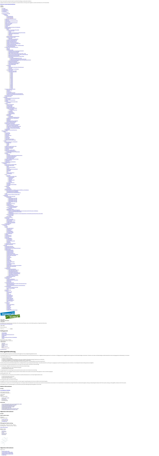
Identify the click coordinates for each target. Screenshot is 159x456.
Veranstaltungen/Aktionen (11, 157)
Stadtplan (6, 234)
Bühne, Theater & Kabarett (11, 167)
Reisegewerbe (9, 264)
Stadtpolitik (5, 97)
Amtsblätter (9, 102)
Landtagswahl (11, 111)
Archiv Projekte (11, 57)
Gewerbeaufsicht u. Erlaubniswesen (12, 254)
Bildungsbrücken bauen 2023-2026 (14, 55)
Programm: (10, 35)
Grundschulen (7, 132)
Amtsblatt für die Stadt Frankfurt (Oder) (11, 101)
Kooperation (9, 65)
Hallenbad (8, 185)
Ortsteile (6, 100)
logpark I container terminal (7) (13, 275)
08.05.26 (11, 77)
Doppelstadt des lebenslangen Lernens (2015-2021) (18, 59)
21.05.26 (11, 83)
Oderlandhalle (11, 178)
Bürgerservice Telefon (8, 23)
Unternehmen (7, 278)
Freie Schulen (7, 138)
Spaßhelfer (10, 208)
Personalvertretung (8, 96)
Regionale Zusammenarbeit (9, 282)
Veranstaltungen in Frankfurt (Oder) (10, 164)
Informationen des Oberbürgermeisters (11, 20)
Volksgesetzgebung (12, 113)
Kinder (8, 143)
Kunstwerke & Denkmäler (11, 240)
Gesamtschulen (7, 133)
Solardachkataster (10, 296)
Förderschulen (7, 137)
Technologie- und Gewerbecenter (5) (14, 273)
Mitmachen (10, 34)
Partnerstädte (9, 91)
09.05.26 (11, 78)
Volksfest (8, 259)
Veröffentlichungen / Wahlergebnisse (13, 118)
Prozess (10, 31)
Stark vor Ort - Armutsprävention (10, 161)
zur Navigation (4, 11)
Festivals (8, 168)
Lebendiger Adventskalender (13, 206)
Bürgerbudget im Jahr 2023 (13, 199)
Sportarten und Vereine (10, 182)
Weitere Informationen (10, 158)
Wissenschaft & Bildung (10, 304)
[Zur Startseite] (10, 318)
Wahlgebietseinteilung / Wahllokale (12, 120)
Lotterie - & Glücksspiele (10, 261)
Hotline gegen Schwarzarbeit (11, 255)
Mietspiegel (10, 38)
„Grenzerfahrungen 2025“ (13, 70)
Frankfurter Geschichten (9, 244)
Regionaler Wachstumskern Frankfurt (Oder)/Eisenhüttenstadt (16, 283)
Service (6, 227)
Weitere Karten (9, 297)
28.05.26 (11, 85)
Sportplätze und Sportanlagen (11, 184)
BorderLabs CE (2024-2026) (13, 61)
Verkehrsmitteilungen (8, 233)
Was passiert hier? (11, 30)
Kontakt (1, 349)
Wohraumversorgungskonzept (13, 39)
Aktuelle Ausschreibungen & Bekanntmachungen (13, 248)
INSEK (8, 29)
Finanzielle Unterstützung (11, 203)
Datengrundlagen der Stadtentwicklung (13, 36)
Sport (6, 174)
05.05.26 (11, 75)
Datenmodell (9, 294)
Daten (8, 293)
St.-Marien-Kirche (9, 239)
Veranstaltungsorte (8, 235)
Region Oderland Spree (10, 284)
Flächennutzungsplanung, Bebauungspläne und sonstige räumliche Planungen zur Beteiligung (23, 210)
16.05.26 (11, 80)
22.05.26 (11, 84)
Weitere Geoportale (10, 298)
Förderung (8, 308)
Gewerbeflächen (7, 268)
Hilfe (7, 301)
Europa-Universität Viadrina (9, 139)
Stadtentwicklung (8, 28)
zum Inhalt (3, 8)
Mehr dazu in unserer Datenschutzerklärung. (7, 4)
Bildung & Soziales (5, 130)
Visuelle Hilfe (2, 320)
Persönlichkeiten (9, 220)
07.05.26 (11, 76)
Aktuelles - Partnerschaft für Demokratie (13, 124)
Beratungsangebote (8, 189)
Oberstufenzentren (8, 135)
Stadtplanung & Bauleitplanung (12, 40)
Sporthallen (9, 183)
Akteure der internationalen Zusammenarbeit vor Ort (15, 94)
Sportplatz (10, 181)
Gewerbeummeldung (10, 251)
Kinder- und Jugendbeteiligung (11, 207)
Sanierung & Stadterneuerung (11, 41)
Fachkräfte (8, 306)
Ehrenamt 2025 (11, 215)
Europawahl (10, 110)
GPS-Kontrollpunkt (10, 299)
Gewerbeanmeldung (10, 250)
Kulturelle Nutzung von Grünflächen (12, 190)
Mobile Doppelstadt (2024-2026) (14, 60)
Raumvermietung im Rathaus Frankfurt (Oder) (12, 194)
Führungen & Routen (10, 228)
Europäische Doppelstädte (11, 92)
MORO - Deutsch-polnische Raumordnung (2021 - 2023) (17, 53)
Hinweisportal (9, 204)
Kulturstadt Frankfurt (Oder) (9, 165)
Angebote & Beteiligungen (6, 162)
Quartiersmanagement (8, 217)
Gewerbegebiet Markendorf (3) (13, 271)
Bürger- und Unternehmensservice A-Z (11, 22)
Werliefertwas (9, 280)
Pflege (6, 193)
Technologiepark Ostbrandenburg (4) (14, 272)
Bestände (8, 187)
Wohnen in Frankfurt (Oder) (11, 37)
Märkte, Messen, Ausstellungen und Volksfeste (14, 265)
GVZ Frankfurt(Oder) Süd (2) (13, 270)
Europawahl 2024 (9, 106)
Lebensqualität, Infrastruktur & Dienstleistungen (16, 67)
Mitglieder (8, 154)
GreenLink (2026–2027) (12, 64)
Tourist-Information (8, 236)
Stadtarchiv (7, 186)
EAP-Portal (8, 256)
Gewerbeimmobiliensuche (11, 276)
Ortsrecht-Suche (7, 99)
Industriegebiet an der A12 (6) (13, 274)
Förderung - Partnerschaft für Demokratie (13, 128)
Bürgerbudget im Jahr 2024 (13, 198)
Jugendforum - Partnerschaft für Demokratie (14, 126)
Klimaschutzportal (8, 223)
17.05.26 (11, 81)
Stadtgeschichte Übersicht (11, 222)
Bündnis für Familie (8, 152)
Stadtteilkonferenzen (10, 209)
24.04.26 (11, 73)
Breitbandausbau (8, 249)
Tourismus (5, 225)
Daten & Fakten (7, 302)
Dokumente (4, 349)
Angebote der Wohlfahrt (9, 148)
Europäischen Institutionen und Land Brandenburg (15, 93)
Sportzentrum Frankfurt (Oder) (12, 176)
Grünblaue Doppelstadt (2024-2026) (14, 62)
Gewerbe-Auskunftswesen (11, 253)
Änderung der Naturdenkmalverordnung (15, 211)
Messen (8, 303)
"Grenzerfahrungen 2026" (13, 71)
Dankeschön (9, 202)
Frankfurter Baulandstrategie (11, 44)
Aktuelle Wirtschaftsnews (9, 246)
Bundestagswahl (11, 109)
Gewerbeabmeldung (10, 252)
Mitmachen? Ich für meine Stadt (10, 196)
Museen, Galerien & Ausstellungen (12, 169)
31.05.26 (11, 88)
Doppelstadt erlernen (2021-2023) (14, 51)
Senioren (6, 153)
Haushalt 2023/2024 (10, 17)
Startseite (3, 343)
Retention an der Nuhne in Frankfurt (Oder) (13, 43)
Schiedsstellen (7, 129)
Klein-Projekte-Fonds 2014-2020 (13, 52)
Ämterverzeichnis (8, 24)
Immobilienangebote (8, 277)
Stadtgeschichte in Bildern (11, 221)
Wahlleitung (9, 119)
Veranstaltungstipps (10, 231)
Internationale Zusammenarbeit (10, 89)
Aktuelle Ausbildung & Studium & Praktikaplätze (12, 27)
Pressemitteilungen (10, 16)
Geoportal (6, 290)
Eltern (8, 145)
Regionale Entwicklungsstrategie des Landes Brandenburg (16, 285)
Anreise (6, 226)
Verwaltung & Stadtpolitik (6, 13)
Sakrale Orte (9, 242)
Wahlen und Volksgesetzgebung (12, 108)
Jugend (8, 144)
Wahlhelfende (9, 114)
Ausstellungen (9, 257)
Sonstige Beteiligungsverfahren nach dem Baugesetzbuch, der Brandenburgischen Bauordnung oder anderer (26, 213)
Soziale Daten (9, 309)
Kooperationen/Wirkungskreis (11, 156)
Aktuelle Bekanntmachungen (9, 247)
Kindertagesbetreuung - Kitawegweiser (11, 141)
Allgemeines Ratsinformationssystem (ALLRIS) (12, 98)
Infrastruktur (9, 305)
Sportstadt (8, 175)
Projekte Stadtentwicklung (11, 46)
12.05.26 (11, 79)
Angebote (5, 163)
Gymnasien (7, 136)
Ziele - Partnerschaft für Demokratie (12, 125)
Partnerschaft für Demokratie (10, 123)
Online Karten (9, 292)
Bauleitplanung (11, 212)
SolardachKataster (8, 286)
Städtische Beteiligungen (11, 279)
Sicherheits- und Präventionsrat (10, 122)
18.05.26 (11, 82)
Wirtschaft (10, 68)
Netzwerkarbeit (9, 173)
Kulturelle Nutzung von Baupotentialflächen (14, 192)
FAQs (8, 289)
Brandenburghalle (11, 177)
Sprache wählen (2, 321)
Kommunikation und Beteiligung (14, 69)
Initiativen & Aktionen (10, 205)
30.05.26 (11, 87)
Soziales (5, 140)
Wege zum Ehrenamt (10, 214)
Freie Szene (9, 170)
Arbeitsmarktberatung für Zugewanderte (13, 151)
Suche (1, 328)
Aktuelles (6, 15)
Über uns (8, 48)
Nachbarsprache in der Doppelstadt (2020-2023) (16, 50)
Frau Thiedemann (5, 390)
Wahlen (6, 103)
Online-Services (7, 21)
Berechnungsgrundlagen (11, 288)
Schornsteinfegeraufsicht (11, 263)
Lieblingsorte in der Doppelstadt (10, 243)
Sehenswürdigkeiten (8, 238)
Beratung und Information (9, 147)
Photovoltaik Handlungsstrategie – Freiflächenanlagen (15, 45)
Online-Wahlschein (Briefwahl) (11, 121)
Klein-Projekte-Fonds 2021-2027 (13, 63)
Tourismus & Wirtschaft (5, 224)
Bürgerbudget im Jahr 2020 (13, 201)
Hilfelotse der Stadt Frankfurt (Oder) (11, 146)
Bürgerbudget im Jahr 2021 (13, 200)
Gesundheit (7, 149)
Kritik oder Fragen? (10, 300)
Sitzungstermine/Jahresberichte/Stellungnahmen (14, 155)
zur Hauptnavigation (5, 10)
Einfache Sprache (7, 320)
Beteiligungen (6, 195)
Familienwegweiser (8, 142)
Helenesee (8, 241)
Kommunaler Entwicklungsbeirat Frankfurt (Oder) (16, 56)
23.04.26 (11, 72)
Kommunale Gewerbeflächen (11, 269)
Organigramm (7, 25)
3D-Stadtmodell (9, 291)
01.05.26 (11, 74)
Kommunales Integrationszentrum (10, 150)
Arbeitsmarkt (9, 307)
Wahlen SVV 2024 (9, 105)
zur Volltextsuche (4, 9)
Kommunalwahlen (11, 112)
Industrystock (9, 281)
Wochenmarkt (9, 260)
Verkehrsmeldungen (10, 18)
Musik (8, 166)
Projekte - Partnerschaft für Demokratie (13, 127)
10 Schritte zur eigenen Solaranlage (12, 287)
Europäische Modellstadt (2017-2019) (16, 58)
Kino (7, 171)
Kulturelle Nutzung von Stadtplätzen (12, 191)
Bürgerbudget (9, 197)
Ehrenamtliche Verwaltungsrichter (14, 117)
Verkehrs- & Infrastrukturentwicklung (13, 42)
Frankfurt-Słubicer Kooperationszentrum (11, 47)
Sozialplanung (7, 160)
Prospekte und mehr (10, 232)
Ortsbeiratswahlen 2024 (10, 107)
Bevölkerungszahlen (10, 219)
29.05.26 (11, 86)
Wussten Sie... (7, 218)
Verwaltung (5, 14)
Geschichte (8, 188)
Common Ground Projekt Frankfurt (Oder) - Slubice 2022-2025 (18, 54)
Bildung (10, 66)
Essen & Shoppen (9, 230)
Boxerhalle (10, 179)
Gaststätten (9, 262)
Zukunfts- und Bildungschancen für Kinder (11, 159)
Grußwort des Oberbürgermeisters (10, 19)
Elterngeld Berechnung (5, 347)
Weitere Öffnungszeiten (4, 427)
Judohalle (10, 180)
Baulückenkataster (10, 295)
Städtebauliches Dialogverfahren (14, 33)
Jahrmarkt (8, 258)
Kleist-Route (7, 237)
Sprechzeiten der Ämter (9, 95)
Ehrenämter (9, 115)
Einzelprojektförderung (10, 172)
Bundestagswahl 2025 (10, 104)
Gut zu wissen (9, 216)
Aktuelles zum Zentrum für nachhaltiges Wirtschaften (17, 32)
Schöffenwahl (11, 116)
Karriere (6, 26)
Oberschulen (7, 134)
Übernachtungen (9, 229)
